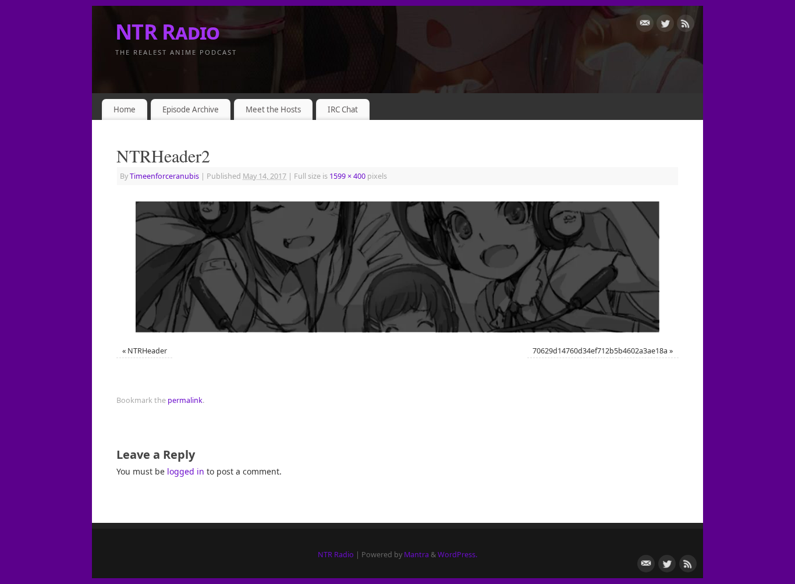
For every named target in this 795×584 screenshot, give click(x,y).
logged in (185, 471)
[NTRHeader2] (397, 266)
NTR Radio (167, 31)
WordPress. (457, 555)
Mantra (416, 555)
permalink (185, 400)
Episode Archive (190, 109)
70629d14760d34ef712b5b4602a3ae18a (600, 351)
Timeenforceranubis (164, 176)
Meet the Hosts (273, 109)
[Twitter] (665, 25)
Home (124, 109)
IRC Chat (343, 109)
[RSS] (685, 25)
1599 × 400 (347, 176)
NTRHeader (147, 351)
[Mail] (645, 25)
